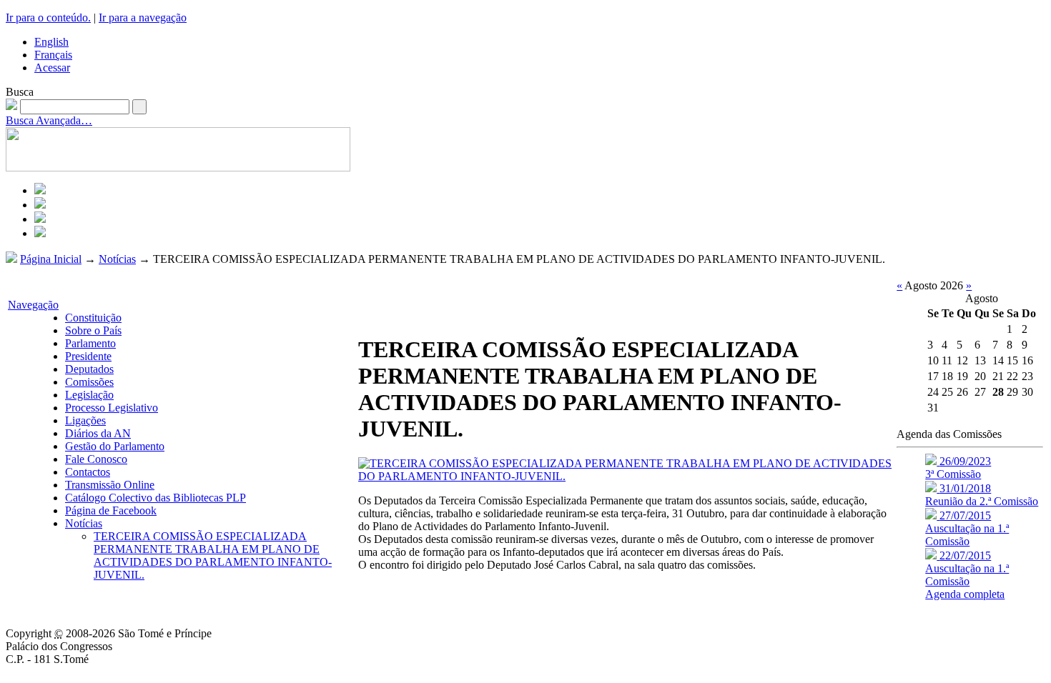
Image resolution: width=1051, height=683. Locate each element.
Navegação (33, 305)
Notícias (117, 259)
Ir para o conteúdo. (48, 17)
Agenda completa (965, 594)
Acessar (52, 67)
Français (53, 55)
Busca (20, 92)
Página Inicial (51, 259)
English (51, 42)
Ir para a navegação (143, 17)
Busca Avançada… (49, 120)
